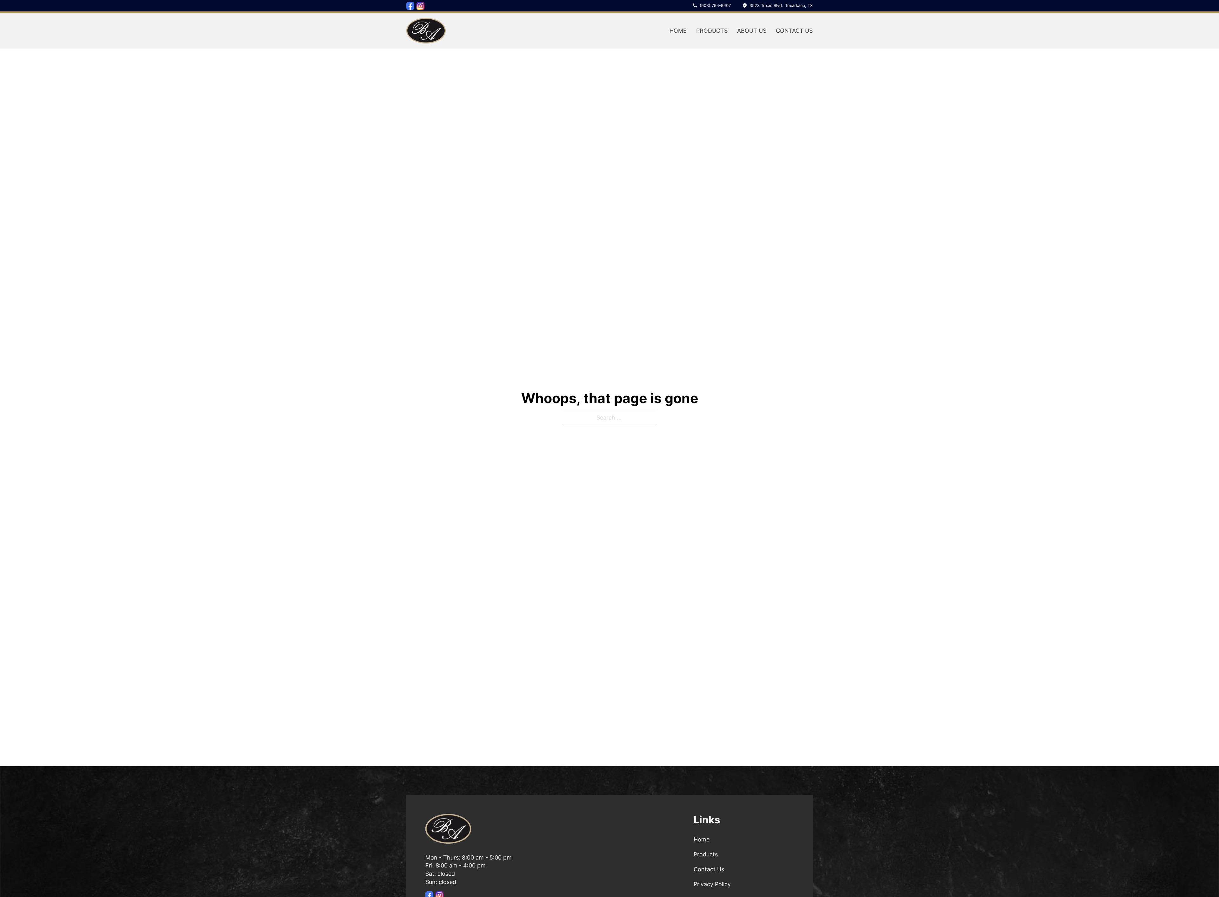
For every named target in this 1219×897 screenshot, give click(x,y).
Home (678, 30)
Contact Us (794, 30)
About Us (751, 30)
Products (712, 30)
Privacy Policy (712, 884)
